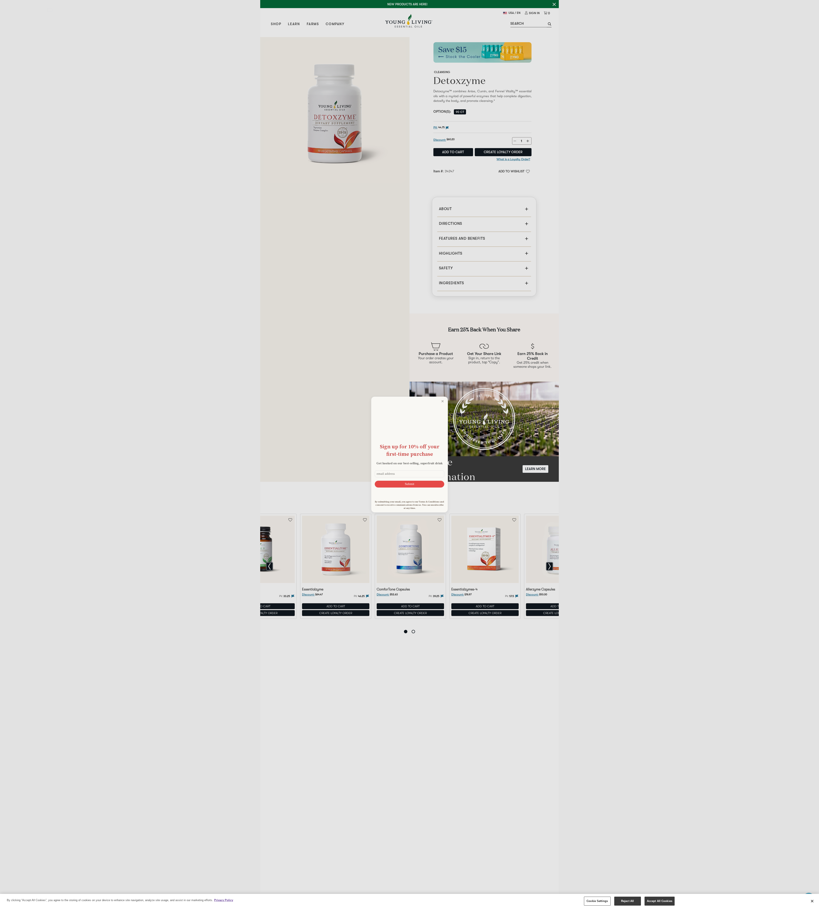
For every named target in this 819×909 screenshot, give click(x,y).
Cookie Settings (597, 901)
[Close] (812, 901)
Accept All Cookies (659, 901)
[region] (409, 901)
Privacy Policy (223, 900)
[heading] (409, 450)
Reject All (627, 901)
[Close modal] (442, 401)
